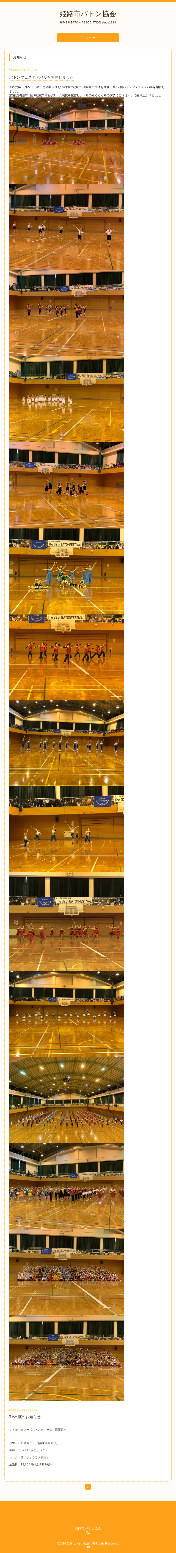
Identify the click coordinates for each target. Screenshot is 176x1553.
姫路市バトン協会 (88, 13)
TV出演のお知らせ (25, 1417)
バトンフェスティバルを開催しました (41, 77)
